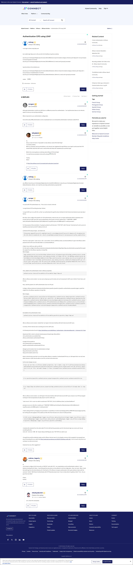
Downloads (49, 524)
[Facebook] (8, 540)
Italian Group (96, 109)
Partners (91, 524)
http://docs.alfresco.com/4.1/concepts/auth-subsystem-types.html (43, 163)
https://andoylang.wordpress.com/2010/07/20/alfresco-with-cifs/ (55, 439)
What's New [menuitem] (25, 14)
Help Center (95, 138)
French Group (96, 102)
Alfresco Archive (46, 28)
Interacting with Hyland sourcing (103, 551)
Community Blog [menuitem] (45, 14)
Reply (83, 89)
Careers (91, 518)
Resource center (51, 518)
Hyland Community (91, 8)
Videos (48, 527)
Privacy (23, 551)
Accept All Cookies (107, 561)
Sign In (106, 8)
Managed (70, 521)
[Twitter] (12, 540)
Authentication (27, 83)
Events (113, 518)
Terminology (50, 521)
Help (100, 8)
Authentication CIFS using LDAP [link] (58, 28)
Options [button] (109, 28)
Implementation (72, 518)
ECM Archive (33, 83)
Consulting (70, 524)
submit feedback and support (38, 2)
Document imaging (72, 530)
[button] (24, 89)
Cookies (29, 551)
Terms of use (35, 551)
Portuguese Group (97, 105)
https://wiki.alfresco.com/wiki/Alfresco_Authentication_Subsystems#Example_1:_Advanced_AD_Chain (62, 330)
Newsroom (91, 530)
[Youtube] (23, 540)
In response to (37, 137)
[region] (66, 561)
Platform (32, 28)
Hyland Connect (25, 28)
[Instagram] (15, 540)
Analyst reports (32, 521)
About (90, 521)
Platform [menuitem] (33, 14)
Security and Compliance (45, 551)
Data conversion (72, 527)
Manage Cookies (96, 561)
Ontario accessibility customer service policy (84, 551)
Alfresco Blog (95, 56)
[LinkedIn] (19, 540)
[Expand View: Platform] (37, 14)
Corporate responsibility (95, 527)
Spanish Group (96, 107)
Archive (29, 79)
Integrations (31, 527)
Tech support (115, 527)
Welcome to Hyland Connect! (100, 134)
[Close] (130, 561)
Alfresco (38, 28)
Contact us (9, 528)
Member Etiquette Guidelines (100, 136)
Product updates (51, 530)
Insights (30, 524)
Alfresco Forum (96, 45)
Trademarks (55, 551)
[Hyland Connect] (32, 8)
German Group (96, 112)
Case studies (32, 518)
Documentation (115, 524)
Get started (25, 2)
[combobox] (53, 20)
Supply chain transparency (66, 551)
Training (113, 521)
